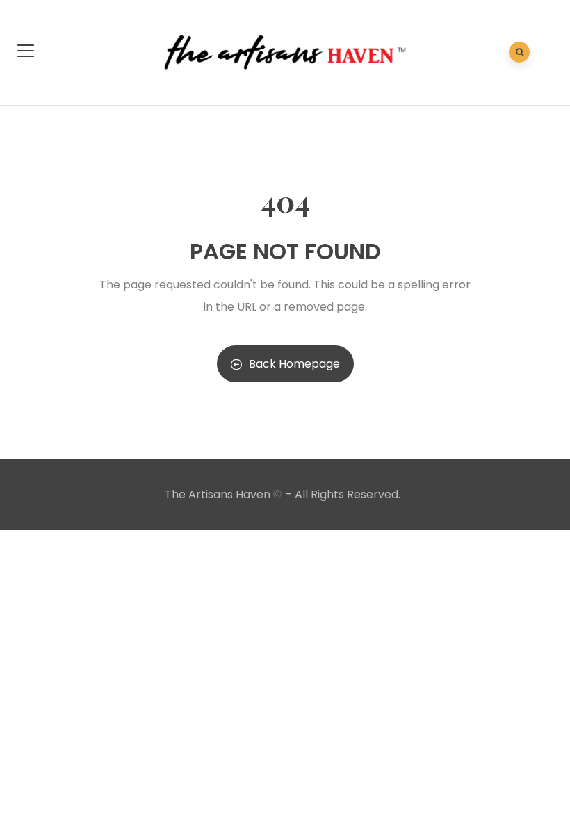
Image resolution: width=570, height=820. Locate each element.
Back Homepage (294, 364)
